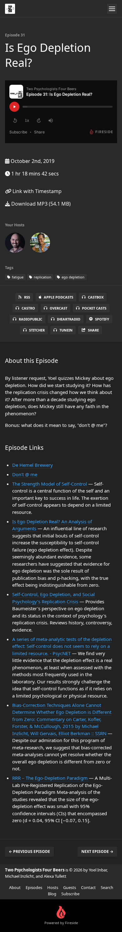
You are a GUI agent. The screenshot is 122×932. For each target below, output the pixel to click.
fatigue (17, 277)
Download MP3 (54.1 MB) (40, 203)
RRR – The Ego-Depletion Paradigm (50, 778)
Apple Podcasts (58, 297)
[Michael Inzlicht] (40, 244)
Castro (28, 308)
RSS (27, 297)
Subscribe (70, 894)
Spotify (102, 319)
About (15, 887)
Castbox (96, 297)
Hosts (52, 887)
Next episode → (97, 851)
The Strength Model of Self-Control (50, 484)
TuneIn (66, 330)
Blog (52, 894)
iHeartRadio (68, 319)
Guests (69, 887)
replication (42, 277)
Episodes (34, 887)
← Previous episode (29, 851)
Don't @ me (24, 474)
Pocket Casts (94, 308)
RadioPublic (30, 319)
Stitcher (37, 330)
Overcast (58, 308)
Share (93, 330)
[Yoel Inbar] (15, 244)
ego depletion (72, 277)
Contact (88, 887)
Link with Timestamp (36, 191)
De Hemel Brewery (32, 465)
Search (107, 887)
